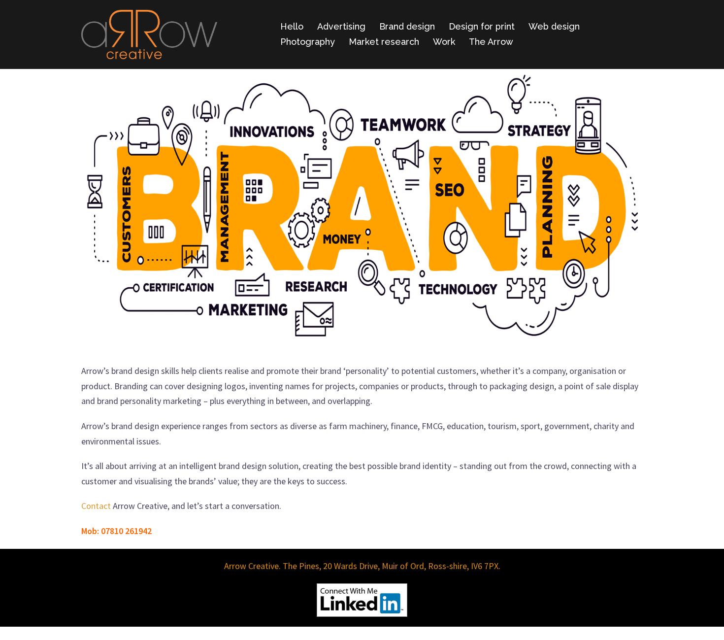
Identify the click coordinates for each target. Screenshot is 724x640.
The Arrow (491, 41)
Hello (291, 26)
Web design (554, 26)
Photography (307, 41)
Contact (96, 505)
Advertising (341, 26)
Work (444, 41)
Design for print (482, 26)
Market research (384, 41)
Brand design (407, 26)
